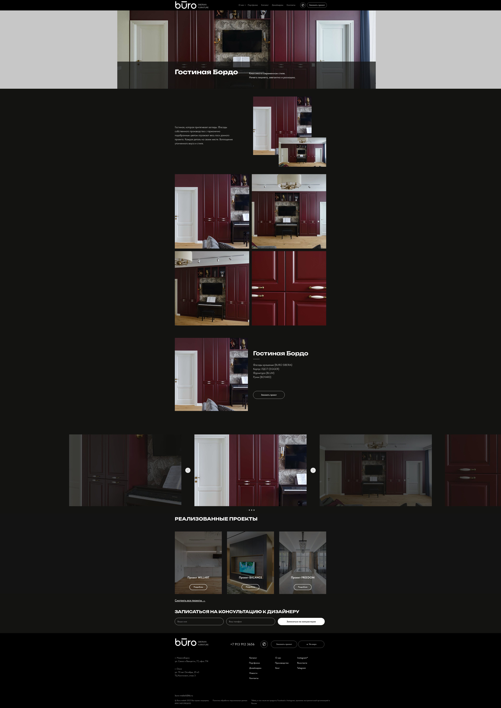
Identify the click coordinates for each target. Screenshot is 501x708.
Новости (253, 673)
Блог (277, 668)
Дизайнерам (255, 668)
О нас (278, 657)
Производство (282, 663)
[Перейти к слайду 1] (246, 510)
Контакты (253, 678)
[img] (185, 5)
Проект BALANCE (250, 577)
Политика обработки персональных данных (230, 700)
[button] (317, 5)
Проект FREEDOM (303, 577)
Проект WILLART (198, 577)
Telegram (301, 668)
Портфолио (254, 663)
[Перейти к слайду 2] (249, 510)
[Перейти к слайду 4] (254, 510)
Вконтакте (302, 663)
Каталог (253, 657)
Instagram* (302, 657)
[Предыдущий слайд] (187, 470)
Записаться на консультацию (301, 621)
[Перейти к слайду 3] (251, 510)
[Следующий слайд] (313, 470)
